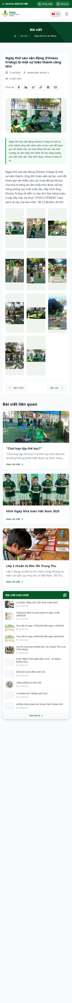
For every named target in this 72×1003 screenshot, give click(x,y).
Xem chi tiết (13, 464)
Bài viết (23, 36)
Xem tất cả (34, 715)
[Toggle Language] (56, 14)
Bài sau (54, 387)
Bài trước (19, 387)
